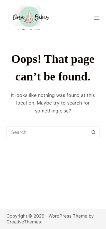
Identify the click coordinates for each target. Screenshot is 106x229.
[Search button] (94, 132)
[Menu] (97, 18)
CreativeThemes (23, 222)
